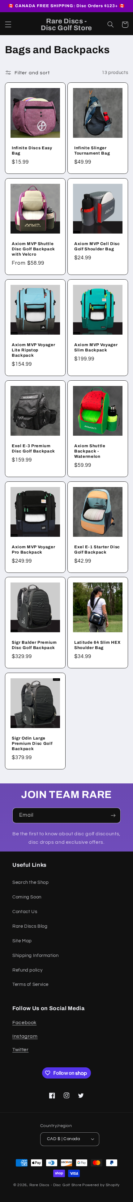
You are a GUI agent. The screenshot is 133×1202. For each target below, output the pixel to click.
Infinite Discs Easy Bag (32, 150)
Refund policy (27, 970)
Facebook (24, 1022)
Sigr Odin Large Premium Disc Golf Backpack (32, 743)
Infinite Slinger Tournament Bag (92, 150)
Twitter (20, 1049)
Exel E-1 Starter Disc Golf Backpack (97, 549)
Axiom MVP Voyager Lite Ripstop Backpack (33, 350)
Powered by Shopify (101, 1185)
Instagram (25, 1036)
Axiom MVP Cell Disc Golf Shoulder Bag (97, 246)
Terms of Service (30, 984)
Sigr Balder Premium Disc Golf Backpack (34, 645)
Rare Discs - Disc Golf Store (55, 1185)
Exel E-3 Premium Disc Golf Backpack (33, 448)
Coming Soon (26, 897)
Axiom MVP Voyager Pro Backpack (33, 549)
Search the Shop (30, 882)
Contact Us (24, 911)
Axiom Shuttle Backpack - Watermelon (89, 450)
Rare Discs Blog (29, 926)
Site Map (22, 941)
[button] (8, 24)
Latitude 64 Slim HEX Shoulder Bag (97, 645)
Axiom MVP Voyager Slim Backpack (96, 347)
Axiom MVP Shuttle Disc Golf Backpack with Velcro (33, 249)
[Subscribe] (113, 815)
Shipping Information (35, 955)
